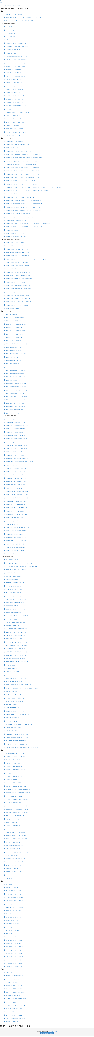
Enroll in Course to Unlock (47, 1033)
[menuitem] (1, 3)
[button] (1, 1)
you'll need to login (53, 1031)
